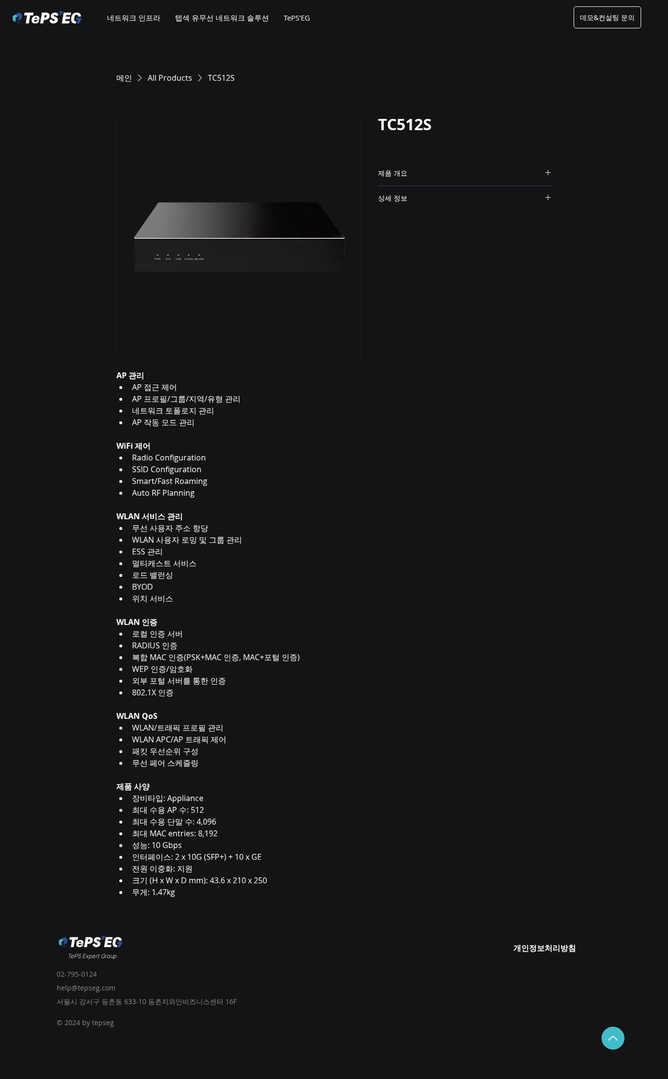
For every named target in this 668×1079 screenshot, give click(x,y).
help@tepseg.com (86, 987)
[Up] (612, 1038)
